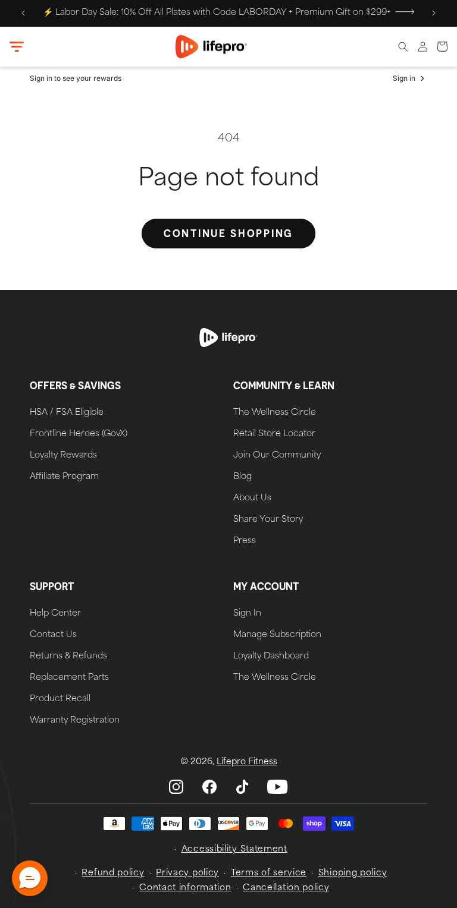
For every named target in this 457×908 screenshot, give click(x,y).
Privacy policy (187, 873)
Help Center (55, 614)
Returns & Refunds (68, 656)
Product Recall (60, 699)
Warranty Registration (75, 721)
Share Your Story (268, 520)
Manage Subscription (277, 635)
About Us (252, 498)
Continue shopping (228, 233)
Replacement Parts (69, 678)
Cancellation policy (286, 888)
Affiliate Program (64, 477)
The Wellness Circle (274, 413)
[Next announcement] (434, 13)
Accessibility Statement (234, 849)
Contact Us (53, 635)
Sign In (247, 614)
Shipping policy (352, 873)
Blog (242, 477)
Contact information (185, 888)
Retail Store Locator (274, 434)
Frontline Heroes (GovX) (78, 434)
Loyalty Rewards (63, 456)
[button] (17, 47)
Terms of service (268, 873)
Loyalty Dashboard (271, 656)
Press (244, 541)
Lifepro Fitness (247, 762)
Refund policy (113, 873)
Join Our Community (277, 456)
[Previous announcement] (23, 13)
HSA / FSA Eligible (67, 413)
